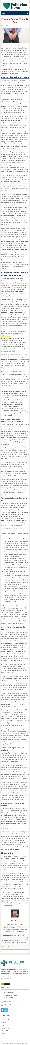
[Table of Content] (26, 938)
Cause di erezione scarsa (10, 940)
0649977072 (8, 1001)
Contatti (4, 1025)
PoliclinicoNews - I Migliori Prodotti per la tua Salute (15, 1041)
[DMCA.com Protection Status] (5, 984)
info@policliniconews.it (10, 1005)
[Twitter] (6, 1010)
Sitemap (4, 1033)
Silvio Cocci (5, 25)
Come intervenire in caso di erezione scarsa (14, 944)
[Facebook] (2, 1010)
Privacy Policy (5, 1030)
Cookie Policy (5, 1028)
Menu (3, 13)
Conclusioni (6, 947)
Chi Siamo (4, 1022)
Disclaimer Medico (6, 1020)
